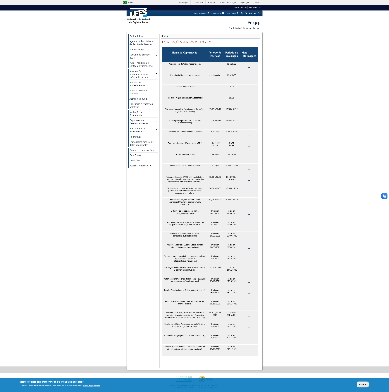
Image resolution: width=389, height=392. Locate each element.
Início (165, 35)
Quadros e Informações (141, 150)
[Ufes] (139, 14)
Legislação (245, 2)
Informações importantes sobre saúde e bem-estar (139, 74)
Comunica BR (198, 2)
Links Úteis (135, 160)
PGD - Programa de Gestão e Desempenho (141, 64)
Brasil (130, 2)
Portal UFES (240, 7)
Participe (211, 2)
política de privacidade (91, 386)
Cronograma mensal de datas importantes (141, 143)
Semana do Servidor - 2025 (140, 56)
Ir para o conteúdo (201, 13)
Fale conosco (255, 7)
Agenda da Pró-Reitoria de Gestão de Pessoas (141, 43)
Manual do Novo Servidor (138, 92)
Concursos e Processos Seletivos (141, 105)
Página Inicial (136, 36)
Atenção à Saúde (138, 98)
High (246, 13)
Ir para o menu (217, 13)
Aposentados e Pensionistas (137, 130)
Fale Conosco (136, 155)
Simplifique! (183, 2)
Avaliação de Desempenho (136, 114)
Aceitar (363, 384)
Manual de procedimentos (137, 84)
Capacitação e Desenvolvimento (138, 122)
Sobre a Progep (137, 49)
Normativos (135, 136)
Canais (256, 2)
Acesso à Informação (140, 165)
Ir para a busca (232, 13)
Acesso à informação (228, 2)
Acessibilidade (242, 13)
